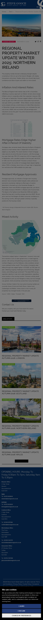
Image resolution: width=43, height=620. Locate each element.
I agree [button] (21, 606)
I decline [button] (21, 611)
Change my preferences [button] (21, 615)
